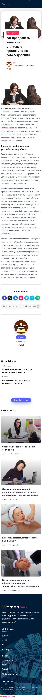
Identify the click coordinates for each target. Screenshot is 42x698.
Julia (14, 62)
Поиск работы (12, 33)
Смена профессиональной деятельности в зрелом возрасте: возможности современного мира (20, 492)
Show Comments (21, 400)
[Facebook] (4, 681)
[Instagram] (16, 681)
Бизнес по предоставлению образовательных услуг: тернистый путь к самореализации (20, 583)
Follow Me (20, 337)
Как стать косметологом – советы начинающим (20, 539)
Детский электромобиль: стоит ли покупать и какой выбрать (17, 371)
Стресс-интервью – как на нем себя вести (18, 448)
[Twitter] (8, 681)
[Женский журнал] (7, 3)
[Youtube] (12, 681)
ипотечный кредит (8, 128)
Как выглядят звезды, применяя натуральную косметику (16, 382)
